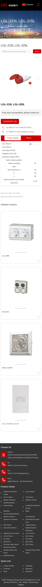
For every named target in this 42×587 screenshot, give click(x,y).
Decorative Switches (10, 528)
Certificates (29, 566)
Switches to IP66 (30, 500)
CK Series (7, 539)
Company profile (9, 566)
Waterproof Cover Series (11, 533)
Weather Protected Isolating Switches (9, 501)
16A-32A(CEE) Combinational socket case (32, 519)
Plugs (27, 511)
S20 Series (28, 539)
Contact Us (10, 121)
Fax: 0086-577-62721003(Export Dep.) (18, 472)
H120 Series (29, 536)
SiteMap (25, 582)
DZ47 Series (29, 544)
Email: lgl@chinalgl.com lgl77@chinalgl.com (20, 480)
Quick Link (6, 561)
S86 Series (7, 542)
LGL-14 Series (8, 497)
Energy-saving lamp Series (10, 551)
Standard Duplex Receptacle (30, 529)
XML (20, 582)
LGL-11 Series (30, 533)
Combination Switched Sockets (32, 507)
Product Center (22, 26)
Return (29, 138)
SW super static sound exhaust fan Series (11, 546)
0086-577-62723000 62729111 (20, 127)
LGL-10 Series (30, 491)
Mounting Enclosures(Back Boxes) (11, 512)
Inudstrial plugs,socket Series (20, 29)
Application (29, 569)
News (5, 571)
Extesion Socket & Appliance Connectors (11, 518)
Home (11, 26)
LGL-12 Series (8, 536)
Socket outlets (8, 505)
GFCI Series (7, 525)
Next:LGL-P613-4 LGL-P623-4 (12, 197)
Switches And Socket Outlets (10, 493)
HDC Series (29, 542)
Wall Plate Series (9, 555)
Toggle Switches (30, 525)
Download (7, 569)
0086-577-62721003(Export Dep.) (21, 132)
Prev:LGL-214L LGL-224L (10, 193)
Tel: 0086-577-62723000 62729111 (17, 464)
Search (37, 51)
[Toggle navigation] (38, 4)
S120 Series (29, 497)
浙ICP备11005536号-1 (11, 582)
